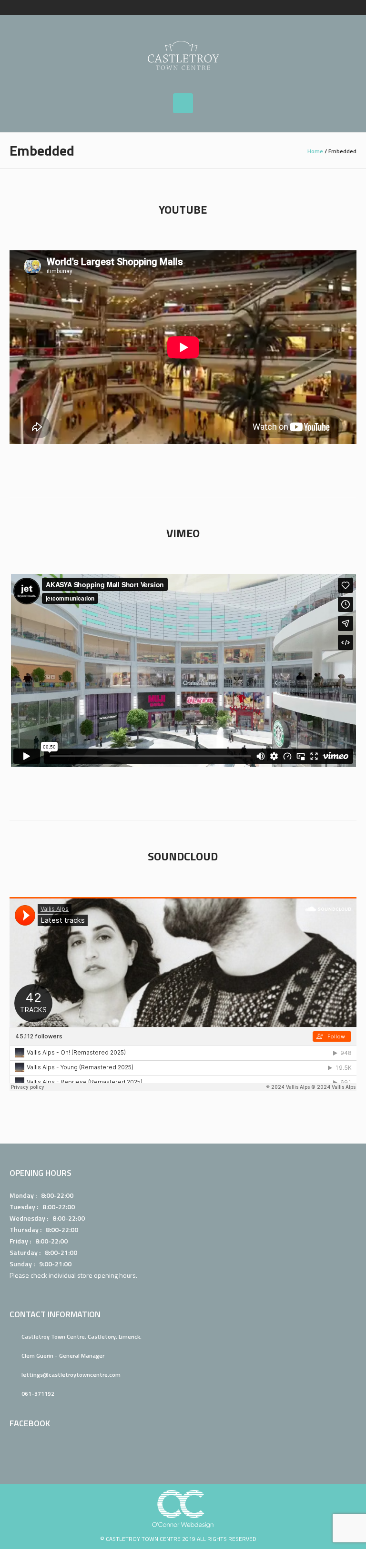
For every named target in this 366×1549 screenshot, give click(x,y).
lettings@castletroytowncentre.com (71, 1374)
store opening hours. (107, 1275)
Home (315, 151)
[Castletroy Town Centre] (183, 54)
